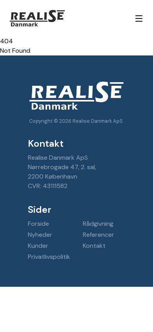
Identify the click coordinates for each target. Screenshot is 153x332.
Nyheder (40, 235)
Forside (38, 223)
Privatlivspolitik (49, 257)
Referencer (98, 235)
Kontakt (94, 246)
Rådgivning (98, 223)
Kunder (38, 246)
